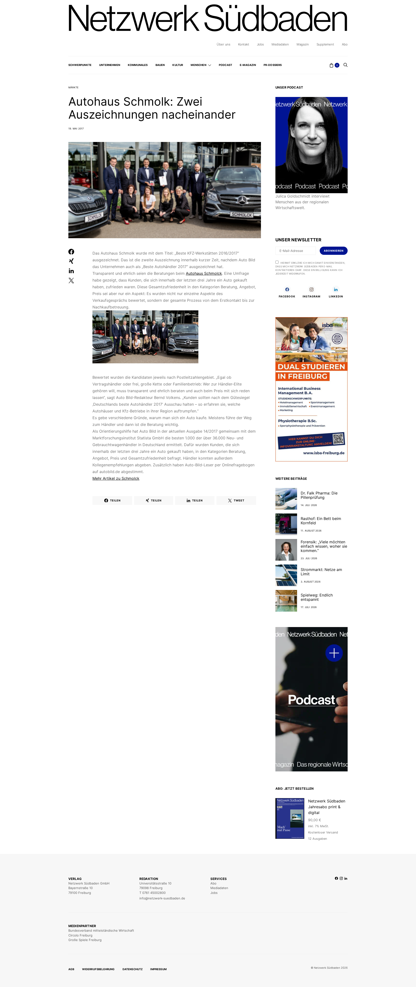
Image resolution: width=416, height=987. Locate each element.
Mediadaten (280, 44)
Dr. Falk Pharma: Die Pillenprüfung (319, 495)
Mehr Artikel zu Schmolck (115, 478)
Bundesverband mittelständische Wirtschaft (101, 930)
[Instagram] (341, 888)
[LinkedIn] (345, 888)
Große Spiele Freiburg (85, 940)
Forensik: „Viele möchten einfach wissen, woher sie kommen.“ (324, 546)
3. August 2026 (310, 581)
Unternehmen (109, 65)
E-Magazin (248, 65)
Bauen (160, 65)
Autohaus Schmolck (204, 273)
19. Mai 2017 (76, 128)
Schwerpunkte (79, 65)
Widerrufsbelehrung (98, 969)
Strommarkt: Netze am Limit (321, 571)
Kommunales (138, 65)
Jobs (260, 44)
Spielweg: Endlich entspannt (317, 597)
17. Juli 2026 (309, 607)
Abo (345, 44)
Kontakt (243, 44)
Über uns (223, 44)
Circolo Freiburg (80, 935)
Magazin (303, 44)
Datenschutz (133, 969)
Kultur (177, 65)
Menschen (198, 65)
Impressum (158, 969)
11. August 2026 (311, 530)
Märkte (73, 87)
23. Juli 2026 (309, 558)
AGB (71, 969)
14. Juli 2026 (309, 505)
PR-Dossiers (273, 65)
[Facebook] (336, 888)
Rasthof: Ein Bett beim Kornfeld (321, 520)
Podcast (225, 65)
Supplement (325, 44)
